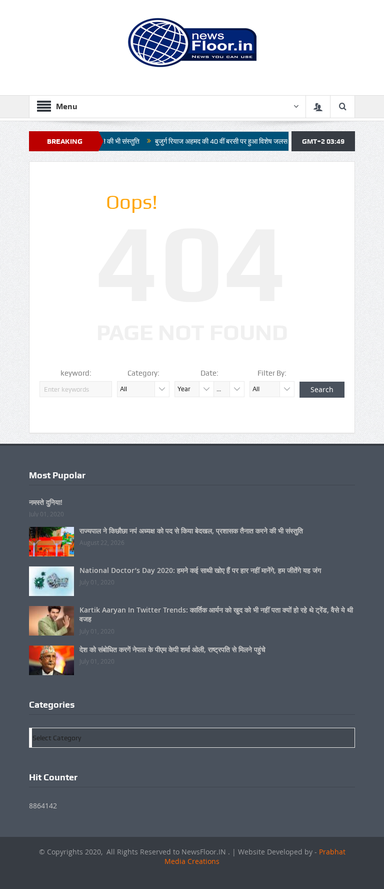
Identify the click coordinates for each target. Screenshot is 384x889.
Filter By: (272, 373)
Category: (144, 373)
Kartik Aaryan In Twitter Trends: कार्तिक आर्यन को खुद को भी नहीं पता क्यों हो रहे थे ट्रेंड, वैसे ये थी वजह (216, 614)
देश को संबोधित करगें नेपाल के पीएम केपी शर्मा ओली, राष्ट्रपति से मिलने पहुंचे (173, 649)
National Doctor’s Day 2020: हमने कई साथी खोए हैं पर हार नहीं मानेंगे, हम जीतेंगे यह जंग (200, 570)
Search (322, 389)
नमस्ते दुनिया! (45, 502)
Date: (209, 373)
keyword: (76, 373)
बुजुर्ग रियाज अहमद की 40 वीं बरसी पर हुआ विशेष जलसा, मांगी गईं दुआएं (227, 141)
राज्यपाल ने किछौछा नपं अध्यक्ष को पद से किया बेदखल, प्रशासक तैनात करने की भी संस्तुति (191, 530)
